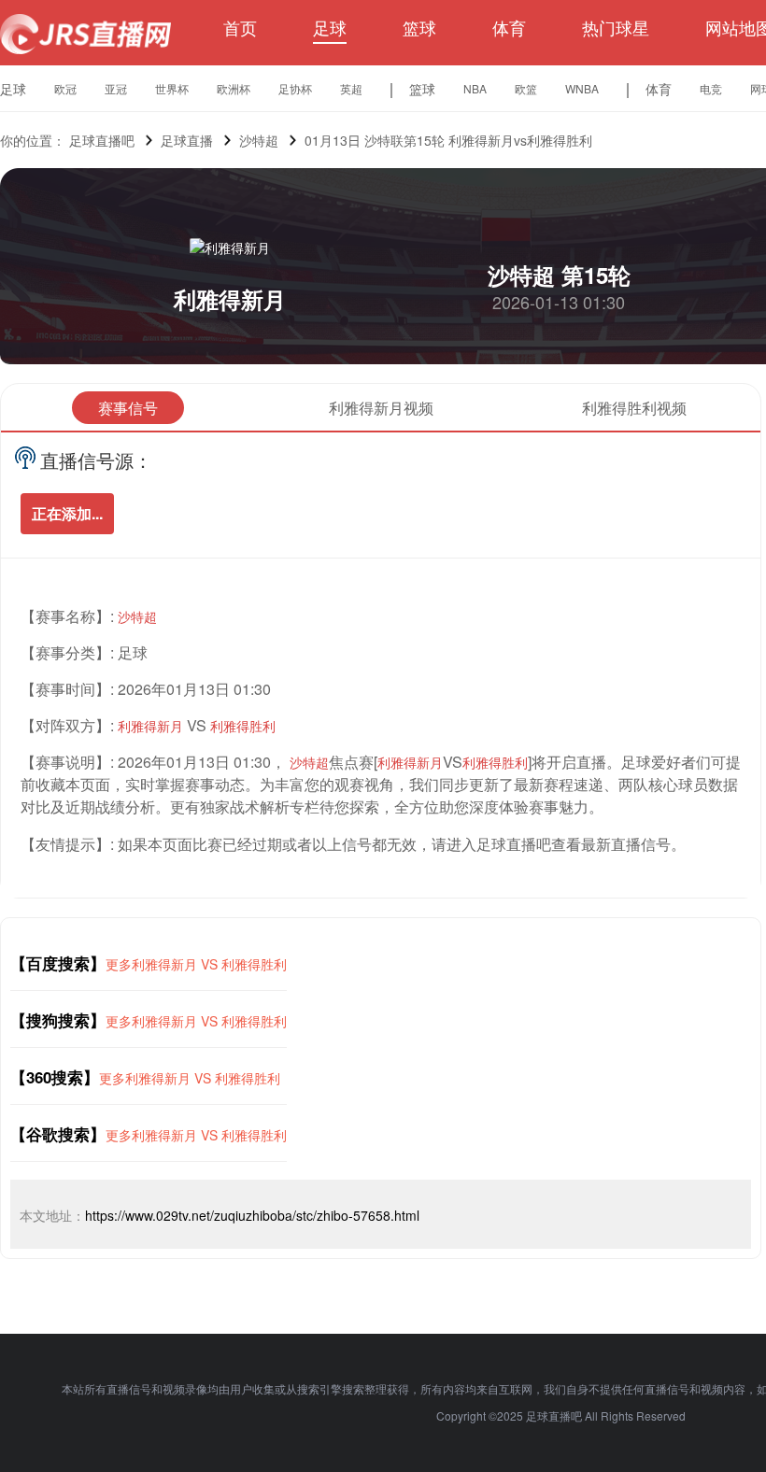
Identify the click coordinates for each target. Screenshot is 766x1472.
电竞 (711, 88)
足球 (330, 27)
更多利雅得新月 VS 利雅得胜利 (196, 964)
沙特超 (258, 140)
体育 (509, 27)
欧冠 (65, 88)
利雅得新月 (230, 299)
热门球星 (615, 27)
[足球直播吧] (85, 34)
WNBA (582, 88)
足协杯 (295, 88)
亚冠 (116, 88)
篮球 (419, 27)
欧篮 (526, 88)
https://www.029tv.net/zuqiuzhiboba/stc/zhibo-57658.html (252, 1215)
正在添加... (67, 513)
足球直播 (187, 140)
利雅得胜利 (243, 725)
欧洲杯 (233, 88)
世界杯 (172, 88)
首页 (240, 27)
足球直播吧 (102, 140)
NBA (475, 88)
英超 (351, 88)
